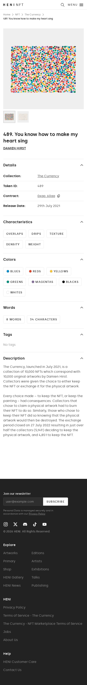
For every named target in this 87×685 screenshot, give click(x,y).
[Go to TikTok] (34, 524)
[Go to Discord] (25, 524)
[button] (59, 196)
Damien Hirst (14, 148)
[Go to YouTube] (44, 524)
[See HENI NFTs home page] (30, 4)
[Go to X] (15, 524)
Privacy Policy (37, 513)
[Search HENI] (62, 5)
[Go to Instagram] (5, 524)
